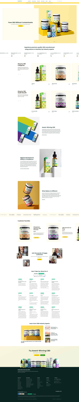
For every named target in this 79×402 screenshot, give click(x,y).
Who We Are (43, 199)
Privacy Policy (48, 383)
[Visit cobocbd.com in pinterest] (55, 391)
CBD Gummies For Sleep (66, 228)
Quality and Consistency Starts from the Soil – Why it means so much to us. (54, 334)
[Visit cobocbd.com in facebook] (58, 391)
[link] (4, 214)
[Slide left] (18, 74)
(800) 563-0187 (57, 381)
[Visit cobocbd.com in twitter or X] (59, 391)
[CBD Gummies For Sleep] (53, 232)
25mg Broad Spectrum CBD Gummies (37, 228)
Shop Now (39, 259)
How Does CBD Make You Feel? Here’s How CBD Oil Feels (54, 340)
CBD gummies (39, 234)
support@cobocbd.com (58, 382)
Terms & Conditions (48, 384)
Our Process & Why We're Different (24, 168)
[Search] (58, 1)
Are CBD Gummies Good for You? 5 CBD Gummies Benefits (31, 342)
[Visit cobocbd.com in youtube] (60, 391)
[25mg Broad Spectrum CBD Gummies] (25, 232)
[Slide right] (20, 74)
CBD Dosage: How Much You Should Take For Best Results (54, 328)
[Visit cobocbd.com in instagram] (57, 391)
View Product (36, 237)
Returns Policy (48, 385)
